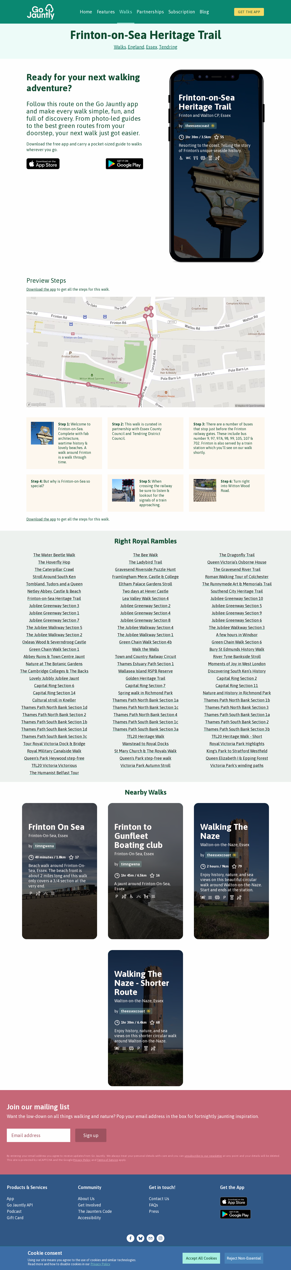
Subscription (181, 11)
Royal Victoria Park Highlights (236, 743)
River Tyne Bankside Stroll (237, 656)
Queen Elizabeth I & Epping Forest (237, 758)
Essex (151, 46)
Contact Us (159, 1198)
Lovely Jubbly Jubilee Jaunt (54, 678)
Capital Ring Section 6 (54, 685)
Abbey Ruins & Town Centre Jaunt (54, 656)
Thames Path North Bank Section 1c (145, 707)
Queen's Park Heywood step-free (54, 758)
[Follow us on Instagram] (160, 1238)
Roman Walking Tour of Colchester (236, 576)
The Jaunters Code (95, 1211)
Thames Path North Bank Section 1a (145, 700)
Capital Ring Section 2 (237, 678)
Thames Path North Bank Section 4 (145, 714)
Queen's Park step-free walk (145, 758)
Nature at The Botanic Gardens (54, 663)
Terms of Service (107, 1160)
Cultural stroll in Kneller (54, 700)
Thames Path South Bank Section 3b (237, 729)
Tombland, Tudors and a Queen (54, 584)
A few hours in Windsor (237, 634)
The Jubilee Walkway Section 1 (145, 634)
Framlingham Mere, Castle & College (145, 576)
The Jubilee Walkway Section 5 (54, 627)
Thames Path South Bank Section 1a (237, 714)
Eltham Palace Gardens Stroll (145, 584)
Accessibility (89, 1217)
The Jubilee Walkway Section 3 (237, 627)
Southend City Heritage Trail (237, 591)
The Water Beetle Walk (54, 555)
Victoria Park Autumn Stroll (145, 765)
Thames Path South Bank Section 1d (54, 729)
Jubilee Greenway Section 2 (145, 605)
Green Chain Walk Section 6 (237, 642)
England (136, 46)
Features (106, 11)
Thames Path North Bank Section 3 (237, 707)
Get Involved (89, 1205)
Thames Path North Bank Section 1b (237, 700)
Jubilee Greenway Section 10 (237, 598)
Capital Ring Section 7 (145, 685)
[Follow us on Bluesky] (140, 1238)
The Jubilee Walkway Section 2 (54, 634)
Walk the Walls (145, 649)
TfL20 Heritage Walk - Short (236, 736)
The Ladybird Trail (145, 562)
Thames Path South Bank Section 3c (54, 736)
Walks (125, 11)
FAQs (153, 1205)
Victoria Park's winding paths (236, 765)
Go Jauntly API (20, 1205)
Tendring (168, 46)
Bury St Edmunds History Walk (236, 649)
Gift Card (15, 1217)
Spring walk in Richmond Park (145, 692)
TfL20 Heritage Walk (145, 736)
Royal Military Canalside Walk (54, 751)
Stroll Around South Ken (54, 576)
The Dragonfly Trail (237, 555)
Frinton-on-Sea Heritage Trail (54, 598)
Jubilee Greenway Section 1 (54, 613)
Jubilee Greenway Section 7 (54, 620)
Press (154, 1211)
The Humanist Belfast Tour (54, 772)
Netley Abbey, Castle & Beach (54, 591)
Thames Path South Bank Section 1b (54, 722)
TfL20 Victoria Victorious (54, 765)
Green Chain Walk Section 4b (145, 642)
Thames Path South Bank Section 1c (145, 722)
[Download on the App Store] (43, 163)
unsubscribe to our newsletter (203, 1155)
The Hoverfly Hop (54, 562)
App (10, 1198)
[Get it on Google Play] (124, 163)
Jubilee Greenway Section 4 (145, 613)
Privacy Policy (100, 1264)
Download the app (41, 289)
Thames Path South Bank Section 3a (145, 729)
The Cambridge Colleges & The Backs (54, 671)
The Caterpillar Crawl (54, 569)
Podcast (14, 1211)
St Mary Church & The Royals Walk (145, 751)
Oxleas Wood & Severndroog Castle (54, 642)
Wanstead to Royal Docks (145, 743)
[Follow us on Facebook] (130, 1238)
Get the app (249, 12)
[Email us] (150, 1238)
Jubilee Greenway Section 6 (237, 620)
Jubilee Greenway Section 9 (237, 613)
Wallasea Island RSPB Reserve (145, 671)
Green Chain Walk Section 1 (54, 649)
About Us (86, 1198)
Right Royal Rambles (145, 541)
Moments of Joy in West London (237, 663)
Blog (204, 11)
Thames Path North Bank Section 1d (54, 707)
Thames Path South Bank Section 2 (237, 722)
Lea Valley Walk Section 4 (145, 598)
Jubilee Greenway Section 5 (237, 605)
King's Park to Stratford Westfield (236, 751)
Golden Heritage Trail (145, 678)
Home (86, 11)
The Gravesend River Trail (237, 569)
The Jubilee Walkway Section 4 (145, 627)
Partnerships (150, 11)
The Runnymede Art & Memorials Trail (237, 584)
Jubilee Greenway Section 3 (54, 605)
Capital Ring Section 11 (237, 685)
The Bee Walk (145, 555)
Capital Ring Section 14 (54, 692)
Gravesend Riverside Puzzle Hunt (145, 569)
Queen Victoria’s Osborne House (236, 562)
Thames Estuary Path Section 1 (145, 663)
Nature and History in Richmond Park (237, 692)
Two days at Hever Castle (145, 591)
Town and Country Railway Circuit (145, 656)
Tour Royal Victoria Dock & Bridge (54, 743)
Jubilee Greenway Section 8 (145, 620)
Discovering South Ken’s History (237, 671)
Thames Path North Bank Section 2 (54, 714)
